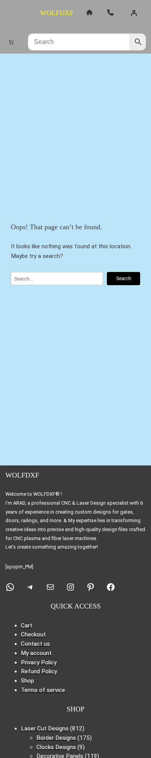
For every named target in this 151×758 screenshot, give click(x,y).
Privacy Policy (39, 662)
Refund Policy (39, 671)
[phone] (110, 12)
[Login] (133, 12)
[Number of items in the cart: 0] (11, 42)
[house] (89, 12)
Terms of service (43, 690)
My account (36, 653)
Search (123, 278)
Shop (27, 680)
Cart (26, 625)
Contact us (35, 643)
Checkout (33, 634)
